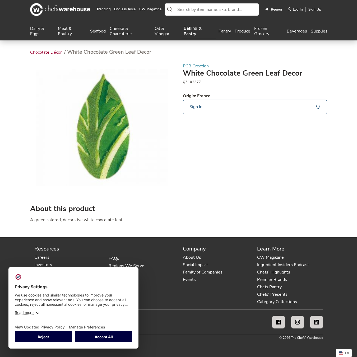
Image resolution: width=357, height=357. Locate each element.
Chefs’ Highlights (273, 272)
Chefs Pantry (269, 287)
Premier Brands (272, 279)
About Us (192, 257)
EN (347, 353)
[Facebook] (278, 322)
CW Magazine (150, 9)
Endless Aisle (125, 9)
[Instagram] (297, 322)
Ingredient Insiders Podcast (283, 265)
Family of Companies (202, 272)
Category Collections (277, 302)
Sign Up (314, 9)
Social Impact (195, 265)
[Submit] (170, 9)
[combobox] (217, 9)
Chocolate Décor (46, 52)
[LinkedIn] (316, 322)
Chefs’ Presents (272, 294)
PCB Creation (196, 66)
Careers (41, 257)
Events (189, 279)
